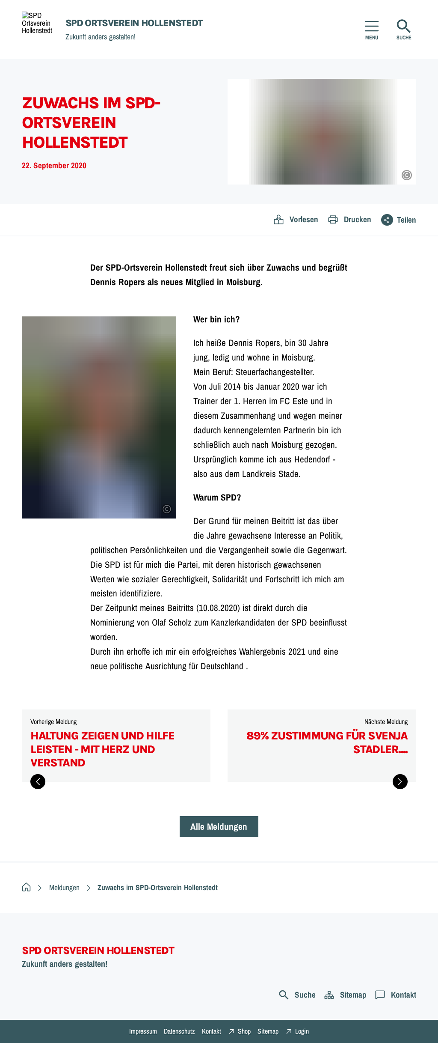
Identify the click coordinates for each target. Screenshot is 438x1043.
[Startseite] (26, 887)
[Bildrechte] (407, 175)
